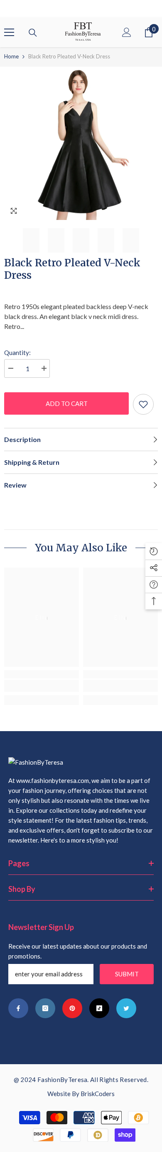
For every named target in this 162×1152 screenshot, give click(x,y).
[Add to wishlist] (143, 404)
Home (11, 56)
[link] (41, 686)
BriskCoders (98, 1093)
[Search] (33, 33)
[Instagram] (45, 1008)
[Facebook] (18, 1008)
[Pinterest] (72, 1008)
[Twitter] (126, 1008)
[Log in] (126, 32)
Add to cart (67, 403)
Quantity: (17, 352)
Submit (127, 974)
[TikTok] (99, 1008)
